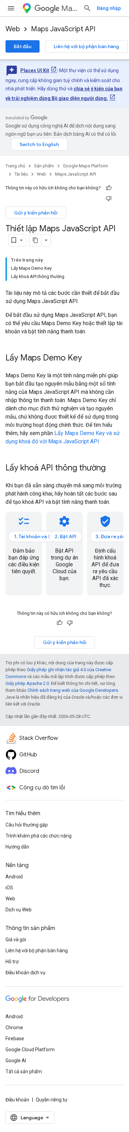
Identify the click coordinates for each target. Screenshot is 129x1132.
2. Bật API (65, 536)
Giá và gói (16, 939)
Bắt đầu (22, 46)
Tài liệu (21, 174)
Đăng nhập (109, 8)
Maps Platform (69, 8)
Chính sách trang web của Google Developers (73, 690)
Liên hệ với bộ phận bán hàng (86, 46)
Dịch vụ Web (19, 909)
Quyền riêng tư (51, 1099)
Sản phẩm (44, 165)
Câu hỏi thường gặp (27, 825)
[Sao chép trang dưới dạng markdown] (35, 240)
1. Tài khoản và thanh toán (43, 536)
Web (13, 29)
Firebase (15, 1038)
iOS (9, 887)
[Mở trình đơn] (11, 8)
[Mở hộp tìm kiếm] (87, 8)
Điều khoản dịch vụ (25, 972)
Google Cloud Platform (30, 1049)
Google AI (16, 1060)
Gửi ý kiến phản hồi (35, 213)
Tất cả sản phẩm (24, 1071)
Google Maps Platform (85, 165)
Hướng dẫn (17, 847)
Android (14, 876)
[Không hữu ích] (109, 198)
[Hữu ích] (109, 188)
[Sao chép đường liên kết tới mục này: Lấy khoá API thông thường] (112, 468)
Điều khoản (17, 1099)
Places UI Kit (34, 70)
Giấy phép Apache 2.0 (27, 683)
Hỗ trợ (12, 961)
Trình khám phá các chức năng (39, 836)
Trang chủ (15, 165)
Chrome (14, 1027)
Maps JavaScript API (63, 29)
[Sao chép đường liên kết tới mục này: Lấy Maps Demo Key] (89, 358)
